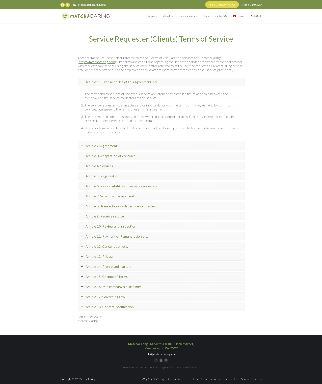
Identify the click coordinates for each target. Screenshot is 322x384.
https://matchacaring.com (97, 62)
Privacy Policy (172, 367)
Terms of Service (189, 367)
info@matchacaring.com (91, 4)
